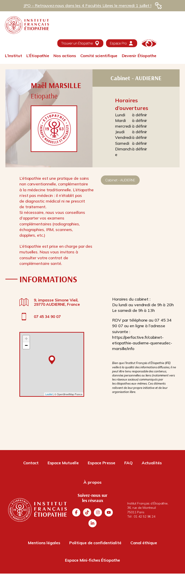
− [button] (26, 345)
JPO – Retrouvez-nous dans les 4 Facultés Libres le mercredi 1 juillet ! (87, 5)
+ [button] (26, 338)
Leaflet (48, 394)
